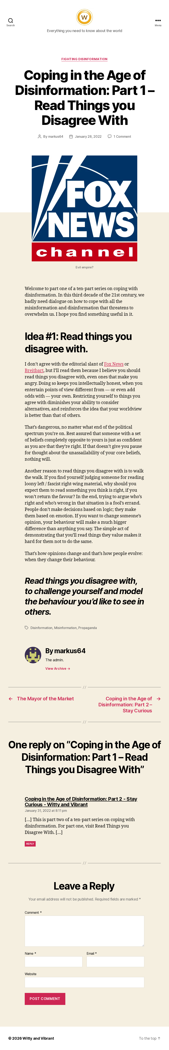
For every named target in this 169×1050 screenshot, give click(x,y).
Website (30, 974)
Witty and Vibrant (38, 1038)
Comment (33, 913)
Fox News (113, 364)
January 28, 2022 (88, 136)
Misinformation (65, 628)
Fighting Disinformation (84, 59)
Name (30, 954)
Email (92, 954)
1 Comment (122, 136)
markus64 (55, 136)
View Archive (57, 668)
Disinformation (41, 628)
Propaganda (87, 628)
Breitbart (34, 370)
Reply (30, 843)
